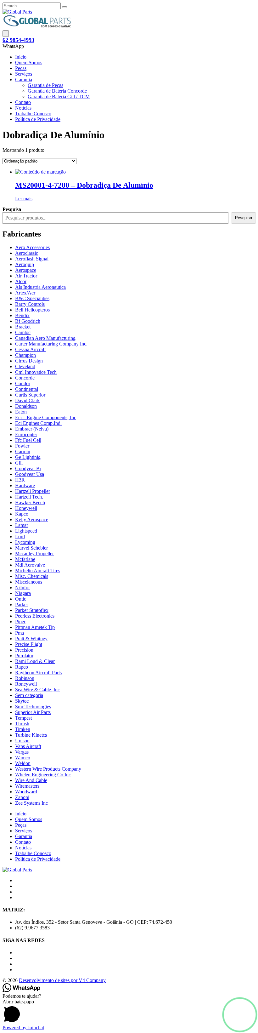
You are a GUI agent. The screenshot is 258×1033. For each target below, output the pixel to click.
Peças (20, 68)
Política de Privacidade (37, 119)
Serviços (23, 74)
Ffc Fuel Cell (28, 440)
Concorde (25, 377)
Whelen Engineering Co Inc (43, 774)
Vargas (22, 752)
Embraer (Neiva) (31, 428)
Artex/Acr (25, 292)
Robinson (24, 678)
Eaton (21, 411)
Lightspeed (26, 531)
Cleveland (25, 366)
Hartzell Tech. (29, 496)
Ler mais (23, 198)
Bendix (22, 315)
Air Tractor (26, 275)
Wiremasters (27, 786)
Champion (25, 355)
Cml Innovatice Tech (36, 372)
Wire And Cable (31, 780)
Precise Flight (28, 644)
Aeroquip (24, 264)
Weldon (23, 763)
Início (20, 57)
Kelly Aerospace (31, 519)
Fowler (22, 445)
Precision (24, 650)
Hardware (25, 485)
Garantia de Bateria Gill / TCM (59, 96)
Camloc (23, 332)
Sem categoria (29, 695)
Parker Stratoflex (31, 610)
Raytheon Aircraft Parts (38, 672)
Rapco (21, 667)
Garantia (23, 79)
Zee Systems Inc (31, 803)
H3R (20, 479)
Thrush (22, 723)
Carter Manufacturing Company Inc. (51, 343)
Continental (26, 389)
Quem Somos (28, 62)
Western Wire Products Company (48, 769)
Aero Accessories (32, 247)
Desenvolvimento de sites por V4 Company (62, 980)
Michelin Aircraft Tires (37, 570)
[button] (239, 1014)
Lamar (21, 525)
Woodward (26, 791)
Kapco (21, 513)
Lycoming (25, 542)
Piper (20, 621)
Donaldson (26, 406)
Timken (22, 729)
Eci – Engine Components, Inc (45, 417)
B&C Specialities (32, 298)
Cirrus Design (29, 360)
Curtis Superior (30, 394)
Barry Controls (30, 304)
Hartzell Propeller (32, 491)
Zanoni (22, 797)
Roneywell (26, 684)
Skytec (22, 701)
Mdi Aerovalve (30, 565)
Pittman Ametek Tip (35, 627)
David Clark (27, 400)
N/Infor (22, 587)
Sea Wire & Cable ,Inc (37, 689)
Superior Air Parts (33, 712)
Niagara (23, 593)
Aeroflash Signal (31, 258)
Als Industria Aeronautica (40, 287)
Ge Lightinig (28, 457)
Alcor (20, 281)
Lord (20, 536)
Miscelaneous (28, 582)
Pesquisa (243, 217)
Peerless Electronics (34, 616)
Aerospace (25, 270)
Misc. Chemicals (31, 576)
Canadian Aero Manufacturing (45, 338)
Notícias (23, 108)
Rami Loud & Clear (35, 661)
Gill (19, 462)
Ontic (20, 599)
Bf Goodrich (27, 321)
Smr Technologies (33, 706)
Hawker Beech (30, 502)
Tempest (23, 718)
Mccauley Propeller (34, 553)
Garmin (22, 451)
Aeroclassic (26, 253)
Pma (19, 633)
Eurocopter (26, 434)
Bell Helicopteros (32, 309)
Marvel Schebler (31, 548)
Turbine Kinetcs (31, 735)
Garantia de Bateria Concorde (57, 91)
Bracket (23, 326)
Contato (23, 102)
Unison (22, 740)
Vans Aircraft (28, 746)
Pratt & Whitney (31, 638)
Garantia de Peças (45, 85)
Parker (21, 604)
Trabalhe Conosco (33, 113)
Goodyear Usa (29, 474)
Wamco (22, 757)
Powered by (23, 1027)
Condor (22, 383)
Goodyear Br (28, 468)
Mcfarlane (25, 559)
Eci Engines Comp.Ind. (38, 423)
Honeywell (26, 508)
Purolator (24, 655)
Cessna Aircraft (30, 349)
